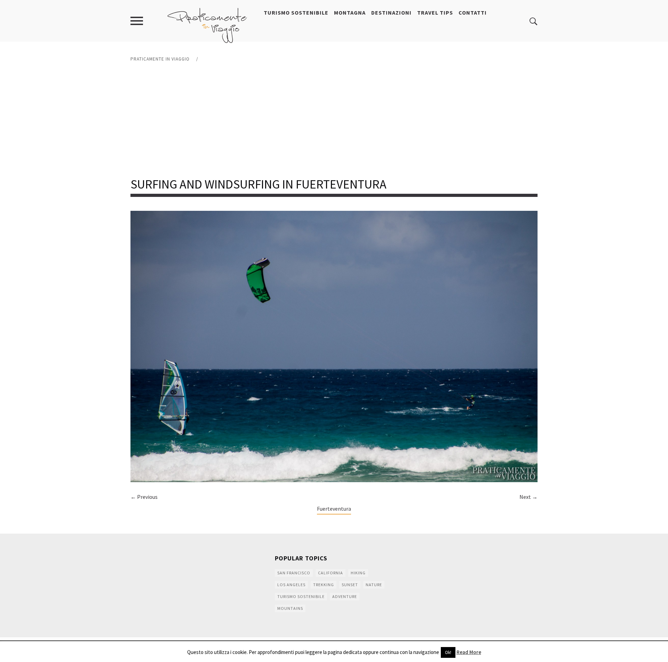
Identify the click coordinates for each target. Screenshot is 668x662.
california (330, 572)
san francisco (293, 572)
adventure (344, 596)
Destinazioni (391, 12)
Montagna (350, 12)
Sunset (350, 584)
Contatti (473, 12)
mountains (290, 608)
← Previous (144, 496)
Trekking (323, 584)
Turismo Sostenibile (296, 12)
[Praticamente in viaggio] (207, 24)
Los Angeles (291, 584)
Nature (374, 584)
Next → (528, 496)
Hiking (358, 572)
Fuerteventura (334, 508)
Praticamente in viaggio (160, 59)
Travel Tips (435, 12)
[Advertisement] (334, 120)
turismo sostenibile (301, 596)
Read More (468, 652)
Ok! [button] (448, 652)
